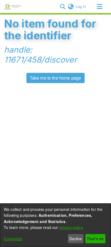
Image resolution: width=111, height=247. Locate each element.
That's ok (95, 238)
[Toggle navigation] (99, 6)
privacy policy (70, 227)
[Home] (13, 6)
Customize (13, 238)
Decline (75, 238)
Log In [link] (81, 6)
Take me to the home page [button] (55, 78)
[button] (62, 6)
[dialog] (55, 225)
